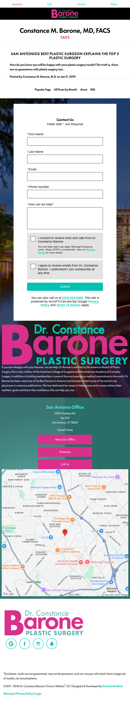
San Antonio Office (65, 407)
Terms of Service (68, 305)
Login (38, 693)
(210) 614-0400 (72, 297)
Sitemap (8, 693)
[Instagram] (38, 643)
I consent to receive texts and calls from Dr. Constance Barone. (67, 245)
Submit (65, 286)
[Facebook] (24, 643)
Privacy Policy (24, 693)
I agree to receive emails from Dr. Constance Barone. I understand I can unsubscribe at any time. (68, 269)
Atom (83, 89)
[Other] (11, 643)
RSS (92, 89)
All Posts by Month (65, 89)
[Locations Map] (65, 532)
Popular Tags (43, 89)
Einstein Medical (112, 686)
